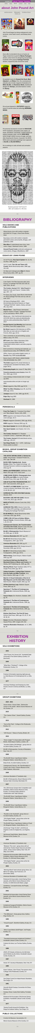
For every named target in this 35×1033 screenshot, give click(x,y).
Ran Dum (6, 238)
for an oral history (9, 313)
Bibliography (17, 12)
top (17, 213)
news (10, 3)
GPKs (6, 3)
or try (20, 355)
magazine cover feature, (14, 372)
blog (29, 3)
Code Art (15, 1)
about (15, 3)
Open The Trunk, (11, 294)
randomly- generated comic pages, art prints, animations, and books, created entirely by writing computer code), (17, 132)
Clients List (17, 13)
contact (20, 3)
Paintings (21, 1)
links (25, 3)
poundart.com (8, 1)
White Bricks (7, 231)
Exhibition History (26, 12)
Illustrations (27, 1)
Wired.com (6, 316)
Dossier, (6, 355)
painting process (8, 12)
